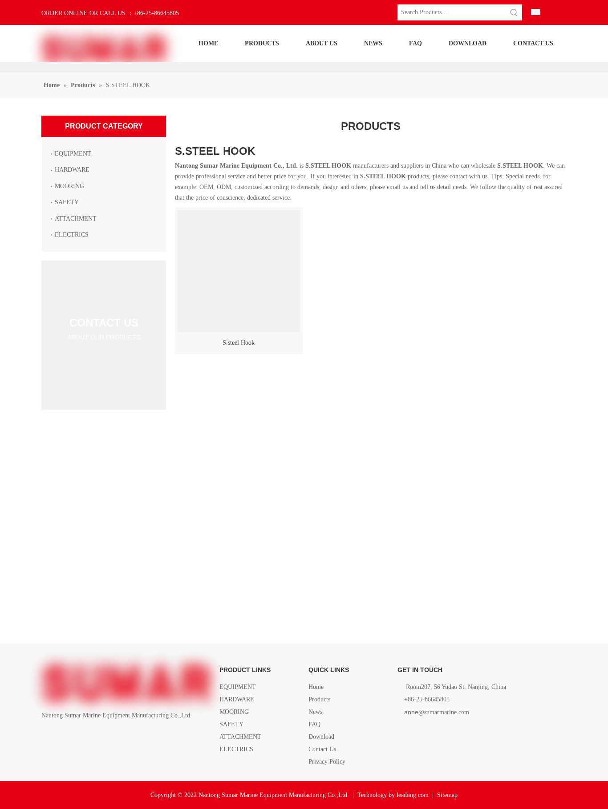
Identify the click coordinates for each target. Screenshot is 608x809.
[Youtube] (92, 735)
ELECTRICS (72, 234)
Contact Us (322, 749)
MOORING (69, 186)
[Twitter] (77, 735)
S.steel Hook (239, 342)
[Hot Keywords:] (514, 12)
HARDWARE (72, 169)
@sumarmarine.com (436, 712)
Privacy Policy (326, 761)
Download (321, 736)
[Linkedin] (62, 735)
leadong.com (413, 795)
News (315, 711)
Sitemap (447, 795)
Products (319, 699)
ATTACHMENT (76, 218)
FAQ (314, 724)
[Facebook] (47, 735)
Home (316, 687)
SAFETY (67, 202)
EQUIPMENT (73, 153)
